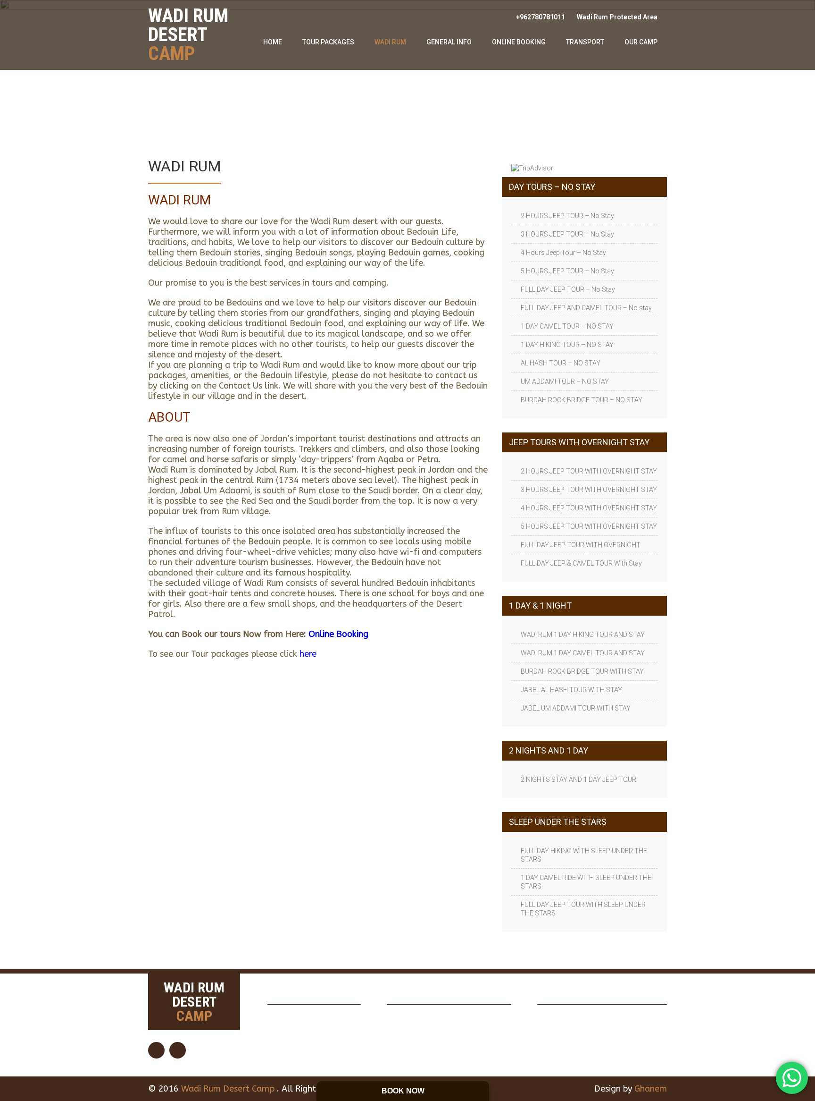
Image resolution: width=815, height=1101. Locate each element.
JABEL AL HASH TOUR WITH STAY (571, 690)
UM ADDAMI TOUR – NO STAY (565, 381)
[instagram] (177, 1050)
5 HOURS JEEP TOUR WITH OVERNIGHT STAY (589, 526)
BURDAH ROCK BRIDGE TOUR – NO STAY (581, 400)
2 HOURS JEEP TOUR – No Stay (567, 216)
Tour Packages (328, 42)
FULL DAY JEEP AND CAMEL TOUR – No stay (586, 308)
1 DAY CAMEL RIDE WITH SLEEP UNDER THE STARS (586, 882)
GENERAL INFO (449, 42)
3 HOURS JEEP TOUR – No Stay (567, 234)
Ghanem (650, 1089)
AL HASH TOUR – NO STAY (560, 363)
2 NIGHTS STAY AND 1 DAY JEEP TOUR (578, 779)
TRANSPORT (585, 42)
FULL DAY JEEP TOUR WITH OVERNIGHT (580, 545)
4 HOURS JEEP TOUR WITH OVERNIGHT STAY (589, 508)
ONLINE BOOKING (519, 42)
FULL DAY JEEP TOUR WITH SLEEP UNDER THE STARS (583, 909)
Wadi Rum (390, 42)
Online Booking (338, 634)
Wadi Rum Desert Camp (229, 1089)
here (307, 654)
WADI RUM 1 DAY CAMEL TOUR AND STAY (583, 653)
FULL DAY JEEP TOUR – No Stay (568, 289)
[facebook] (156, 1050)
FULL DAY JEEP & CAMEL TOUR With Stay (581, 563)
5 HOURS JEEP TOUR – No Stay (567, 271)
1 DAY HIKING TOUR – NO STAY (567, 344)
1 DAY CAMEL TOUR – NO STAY (567, 326)
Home (272, 42)
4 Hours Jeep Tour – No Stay (563, 252)
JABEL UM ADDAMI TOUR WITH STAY (576, 708)
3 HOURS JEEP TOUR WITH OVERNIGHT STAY (589, 489)
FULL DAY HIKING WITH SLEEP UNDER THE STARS (584, 855)
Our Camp (640, 42)
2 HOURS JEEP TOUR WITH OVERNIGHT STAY (589, 471)
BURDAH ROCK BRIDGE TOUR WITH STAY (582, 671)
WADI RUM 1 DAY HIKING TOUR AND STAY (583, 634)
